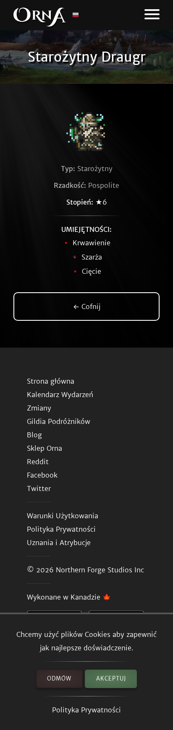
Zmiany (39, 408)
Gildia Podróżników (58, 421)
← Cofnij (86, 306)
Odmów (59, 678)
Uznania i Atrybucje (59, 542)
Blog (34, 435)
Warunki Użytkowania (62, 516)
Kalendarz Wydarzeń (60, 394)
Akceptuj (111, 678)
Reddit (38, 461)
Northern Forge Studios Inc (100, 570)
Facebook (42, 475)
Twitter (39, 488)
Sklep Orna (44, 448)
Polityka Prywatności (86, 710)
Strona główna (50, 381)
